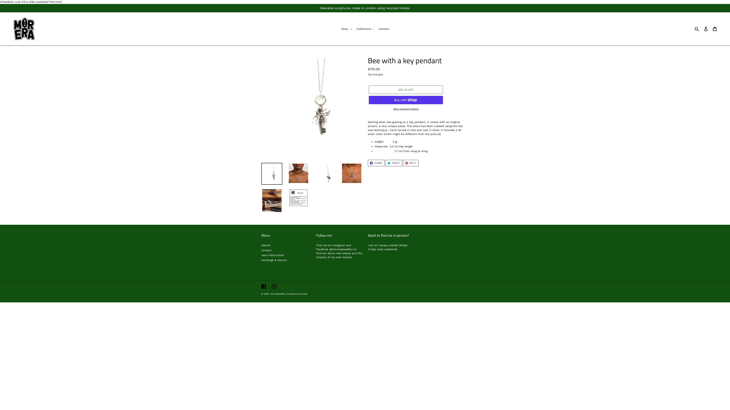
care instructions (272, 255)
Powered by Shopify (297, 294)
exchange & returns (274, 260)
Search (266, 245)
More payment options (406, 109)
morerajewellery (278, 294)
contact (266, 250)
